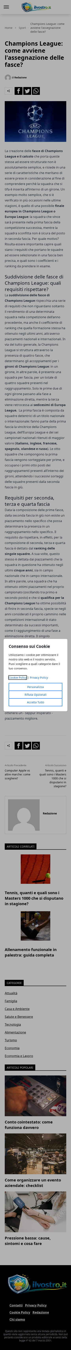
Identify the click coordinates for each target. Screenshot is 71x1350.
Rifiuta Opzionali (36, 694)
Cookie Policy (18, 677)
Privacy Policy (39, 677)
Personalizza (35, 687)
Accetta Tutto (35, 702)
